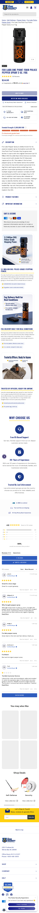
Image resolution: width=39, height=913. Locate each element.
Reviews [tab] (6, 553)
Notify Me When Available (19, 98)
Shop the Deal (28, 1)
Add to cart (19, 93)
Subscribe (31, 817)
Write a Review (21, 562)
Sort (22, 569)
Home (4, 20)
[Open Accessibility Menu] (4, 456)
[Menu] (27, 7)
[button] (19, 76)
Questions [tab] (16, 553)
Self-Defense (11, 20)
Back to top (19, 830)
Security (28, 795)
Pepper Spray (21, 20)
